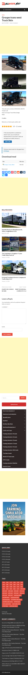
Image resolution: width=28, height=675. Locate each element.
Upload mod (14, 404)
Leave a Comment (14, 23)
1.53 (4, 588)
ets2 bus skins (17, 595)
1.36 (7, 582)
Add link (7, 141)
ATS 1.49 (16, 591)
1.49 (11, 586)
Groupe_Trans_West (9, 164)
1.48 (7, 586)
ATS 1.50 (22, 591)
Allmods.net (7, 672)
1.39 (18, 582)
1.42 (7, 584)
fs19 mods (4, 612)
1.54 (7, 588)
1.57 (18, 588)
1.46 (22, 584)
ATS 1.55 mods (6, 567)
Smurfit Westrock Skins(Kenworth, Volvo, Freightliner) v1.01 (12, 230)
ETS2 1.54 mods (6, 559)
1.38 (14, 582)
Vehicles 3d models (7, 613)
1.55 (11, 588)
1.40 (22, 582)
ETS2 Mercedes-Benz (16, 599)
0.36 (4, 582)
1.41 (4, 584)
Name (3, 326)
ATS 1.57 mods (6, 562)
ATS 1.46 (23, 588)
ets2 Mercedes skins (8, 601)
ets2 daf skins (6, 597)
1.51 (18, 586)
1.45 (18, 584)
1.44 (14, 584)
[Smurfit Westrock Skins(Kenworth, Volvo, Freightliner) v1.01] (14, 228)
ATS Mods (6, 151)
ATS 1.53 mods (6, 572)
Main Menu (8, 9)
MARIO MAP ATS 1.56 (18, 653)
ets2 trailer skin (16, 604)
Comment (5, 307)
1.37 (11, 582)
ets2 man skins (6, 599)
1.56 (14, 588)
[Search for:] (14, 398)
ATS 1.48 (10, 591)
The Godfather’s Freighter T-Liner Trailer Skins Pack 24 (12, 254)
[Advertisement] (14, 40)
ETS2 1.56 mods (6, 554)
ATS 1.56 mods (6, 564)
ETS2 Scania (17, 601)
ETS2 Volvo (5, 606)
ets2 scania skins (7, 604)
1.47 (4, 586)
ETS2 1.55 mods (6, 556)
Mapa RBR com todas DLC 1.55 (16, 622)
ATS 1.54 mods (6, 570)
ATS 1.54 (16, 593)
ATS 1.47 (5, 591)
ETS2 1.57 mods (6, 551)
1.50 (14, 586)
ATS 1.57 (10, 595)
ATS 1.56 (5, 595)
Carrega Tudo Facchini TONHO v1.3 (14, 655)
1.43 (11, 584)
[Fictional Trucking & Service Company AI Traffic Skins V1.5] (14, 275)
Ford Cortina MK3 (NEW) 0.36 (14, 647)
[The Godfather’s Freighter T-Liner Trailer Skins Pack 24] (14, 252)
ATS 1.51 (5, 593)
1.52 (22, 586)
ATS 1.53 (10, 593)
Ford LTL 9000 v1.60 (14, 650)
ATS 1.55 (22, 593)
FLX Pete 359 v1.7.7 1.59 (16, 661)
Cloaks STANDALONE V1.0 (17, 658)
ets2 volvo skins (13, 606)
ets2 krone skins (15, 597)
